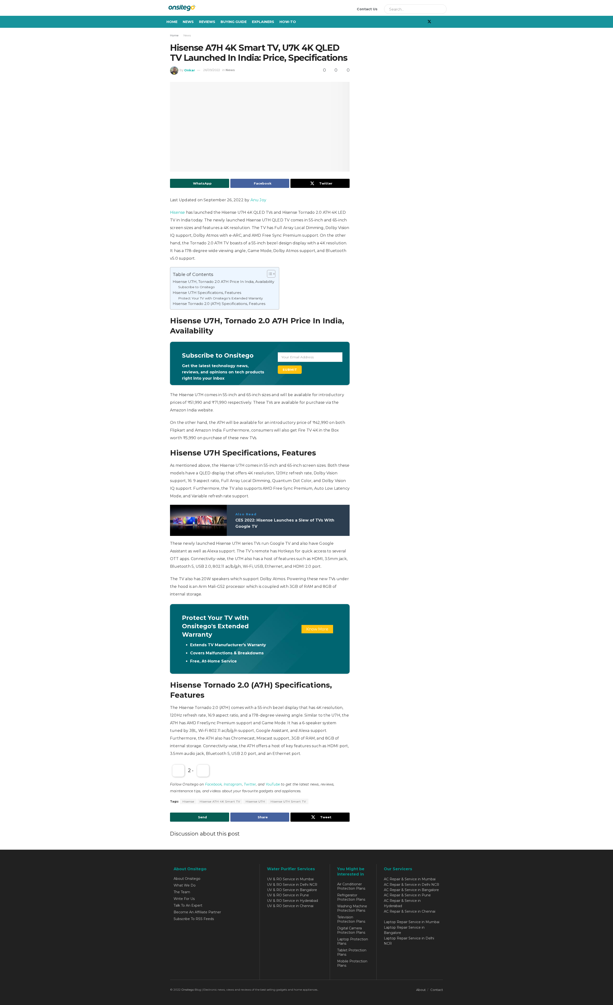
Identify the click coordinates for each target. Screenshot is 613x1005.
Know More (317, 629)
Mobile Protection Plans (352, 963)
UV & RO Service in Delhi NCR (292, 884)
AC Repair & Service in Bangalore (411, 890)
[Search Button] (441, 9)
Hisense (178, 212)
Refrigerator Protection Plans (351, 897)
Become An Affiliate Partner (197, 912)
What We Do (185, 885)
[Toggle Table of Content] (268, 274)
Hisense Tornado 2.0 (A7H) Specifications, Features (219, 303)
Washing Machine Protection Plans (352, 908)
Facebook (213, 784)
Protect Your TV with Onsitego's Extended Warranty (220, 298)
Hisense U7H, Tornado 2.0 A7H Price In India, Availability (223, 281)
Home (171, 22)
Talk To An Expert (188, 905)
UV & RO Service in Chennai (290, 906)
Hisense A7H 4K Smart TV (220, 801)
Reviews (207, 22)
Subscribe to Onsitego (196, 287)
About (421, 990)
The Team (182, 892)
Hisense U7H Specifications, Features (207, 292)
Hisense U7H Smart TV (288, 801)
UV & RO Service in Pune (288, 895)
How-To (287, 22)
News (188, 22)
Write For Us (184, 899)
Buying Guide (234, 22)
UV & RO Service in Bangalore (292, 890)
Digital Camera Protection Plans (351, 930)
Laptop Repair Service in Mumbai (411, 922)
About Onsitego (187, 878)
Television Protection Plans (351, 919)
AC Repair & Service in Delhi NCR (411, 884)
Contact (436, 990)
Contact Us (367, 9)
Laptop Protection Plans (352, 941)
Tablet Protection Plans (351, 952)
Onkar (189, 70)
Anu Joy (258, 200)
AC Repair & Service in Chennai (409, 911)
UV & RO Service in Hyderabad (292, 900)
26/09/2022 (211, 70)
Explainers (263, 22)
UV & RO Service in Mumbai (290, 879)
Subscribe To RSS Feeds (194, 919)
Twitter (250, 784)
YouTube (273, 784)
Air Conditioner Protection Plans (351, 886)
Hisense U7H (255, 801)
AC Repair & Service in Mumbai (410, 879)
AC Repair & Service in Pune (407, 895)
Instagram (233, 784)
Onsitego (187, 989)
